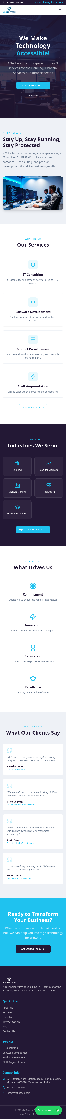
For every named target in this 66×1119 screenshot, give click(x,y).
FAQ (5, 1026)
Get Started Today (31, 948)
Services (7, 1012)
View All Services (31, 407)
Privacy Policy (23, 1114)
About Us (8, 1007)
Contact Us (33, 95)
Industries (8, 1017)
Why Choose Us (11, 1021)
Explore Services (31, 85)
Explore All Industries (31, 529)
